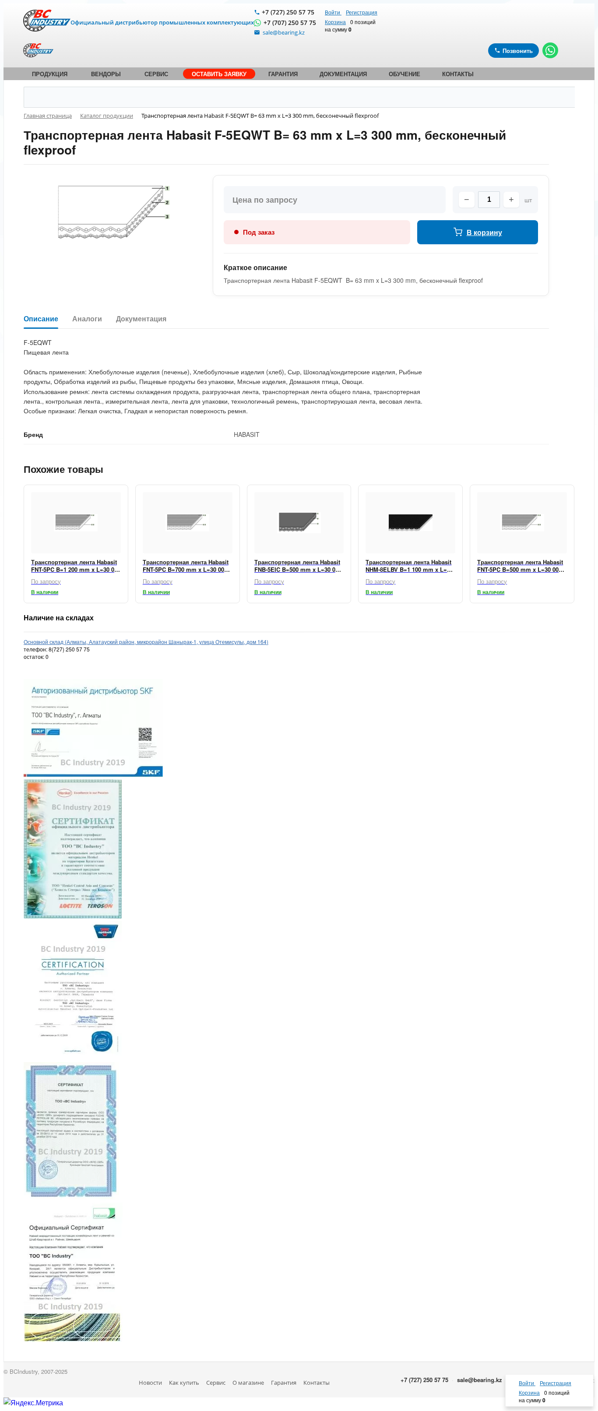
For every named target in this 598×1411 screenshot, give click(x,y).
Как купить (184, 1382)
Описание (41, 319)
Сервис (215, 1382)
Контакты (316, 1382)
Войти (333, 12)
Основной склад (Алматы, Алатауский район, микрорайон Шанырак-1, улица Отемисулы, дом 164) (146, 641)
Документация (141, 319)
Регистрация (361, 12)
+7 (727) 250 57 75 (288, 12)
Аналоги (87, 319)
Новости (150, 1382)
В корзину (484, 232)
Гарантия (283, 1382)
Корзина (335, 21)
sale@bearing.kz (479, 1380)
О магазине (248, 1382)
